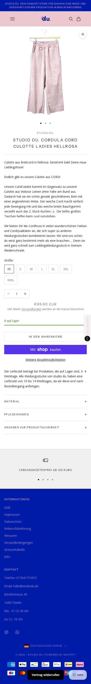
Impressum (12, 515)
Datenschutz (13, 522)
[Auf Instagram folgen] (6, 632)
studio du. (45, 133)
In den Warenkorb (45, 336)
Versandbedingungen (18, 543)
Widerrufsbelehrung (17, 529)
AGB (7, 508)
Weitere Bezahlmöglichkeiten (45, 360)
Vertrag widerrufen (45, 675)
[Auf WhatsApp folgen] (17, 632)
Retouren (10, 536)
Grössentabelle (14, 550)
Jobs (7, 557)
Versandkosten (31, 309)
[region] (45, 465)
